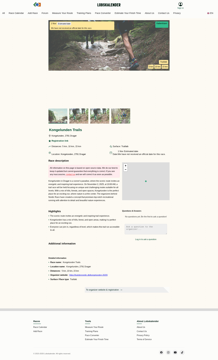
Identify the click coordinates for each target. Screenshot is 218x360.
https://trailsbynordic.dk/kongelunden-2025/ (88, 275)
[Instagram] (168, 352)
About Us (141, 327)
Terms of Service (144, 339)
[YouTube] (175, 352)
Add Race (37, 331)
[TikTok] (182, 352)
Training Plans (91, 331)
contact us (70, 174)
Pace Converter (92, 335)
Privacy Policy (143, 335)
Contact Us (142, 331)
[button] (146, 181)
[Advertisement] (109, 89)
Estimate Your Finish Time (96, 339)
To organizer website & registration (102, 290)
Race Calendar (40, 327)
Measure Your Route (94, 327)
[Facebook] (161, 352)
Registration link (60, 141)
